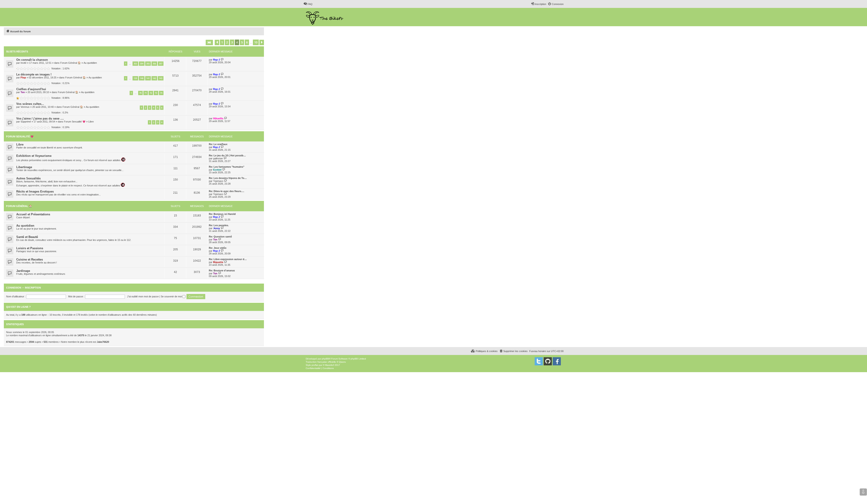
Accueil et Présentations (33, 214)
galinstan (218, 158)
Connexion (13, 287)
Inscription (33, 287)
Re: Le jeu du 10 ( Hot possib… (227, 155)
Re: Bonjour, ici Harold (222, 214)
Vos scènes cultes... (30, 104)
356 (154, 63)
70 (140, 93)
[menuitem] (307, 4)
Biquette (218, 262)
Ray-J (216, 59)
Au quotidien (90, 62)
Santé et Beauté (27, 237)
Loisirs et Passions (29, 248)
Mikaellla (218, 118)
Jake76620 (103, 342)
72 (151, 93)
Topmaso (218, 181)
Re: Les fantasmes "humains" (226, 166)
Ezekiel (217, 169)
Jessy (216, 228)
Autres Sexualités (28, 178)
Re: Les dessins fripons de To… (228, 178)
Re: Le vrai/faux (218, 144)
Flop (23, 77)
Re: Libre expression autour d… (228, 259)
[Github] (548, 361)
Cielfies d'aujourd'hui (31, 89)
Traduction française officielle (321, 362)
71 (145, 93)
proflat (315, 365)
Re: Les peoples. (219, 225)
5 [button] (242, 42)
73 (156, 93)
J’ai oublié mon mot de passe (143, 296)
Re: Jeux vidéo (217, 248)
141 (148, 78)
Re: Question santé (220, 236)
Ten (23, 92)
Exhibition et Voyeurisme (33, 155)
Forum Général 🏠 (70, 62)
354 (141, 63)
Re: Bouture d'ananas (222, 270)
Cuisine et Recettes (29, 259)
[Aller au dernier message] (222, 59)
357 (160, 63)
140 (141, 78)
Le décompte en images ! (33, 74)
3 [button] (232, 42)
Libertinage (24, 167)
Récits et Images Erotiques (35, 191)
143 (160, 78)
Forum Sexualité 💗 (75, 121)
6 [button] (247, 42)
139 (135, 78)
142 (154, 78)
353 (135, 63)
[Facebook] (557, 361)
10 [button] (255, 42)
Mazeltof (329, 365)
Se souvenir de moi (171, 296)
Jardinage (23, 270)
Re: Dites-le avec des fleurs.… (226, 191)
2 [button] (227, 42)
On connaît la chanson (32, 59)
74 (161, 93)
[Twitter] (539, 361)
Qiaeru (342, 362)
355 (148, 63)
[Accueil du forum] (325, 17)
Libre (91, 121)
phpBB (325, 358)
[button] (209, 42)
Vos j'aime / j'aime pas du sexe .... (40, 118)
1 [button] (222, 42)
